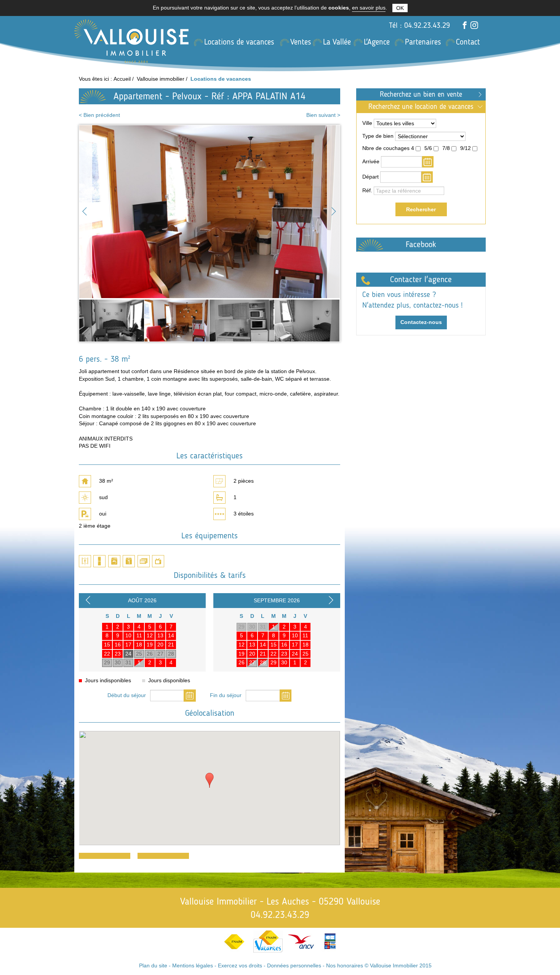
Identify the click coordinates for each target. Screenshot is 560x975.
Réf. (367, 190)
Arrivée (370, 161)
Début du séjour (126, 695)
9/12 (465, 148)
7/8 (446, 148)
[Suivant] (333, 212)
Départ (370, 177)
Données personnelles (294, 965)
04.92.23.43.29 (427, 25)
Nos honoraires (344, 965)
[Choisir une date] (189, 695)
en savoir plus (369, 8)
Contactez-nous (421, 322)
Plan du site (153, 965)
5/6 (428, 148)
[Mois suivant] (332, 602)
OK (400, 8)
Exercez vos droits (240, 965)
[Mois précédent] (89, 602)
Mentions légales (192, 965)
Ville (367, 123)
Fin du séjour (226, 695)
